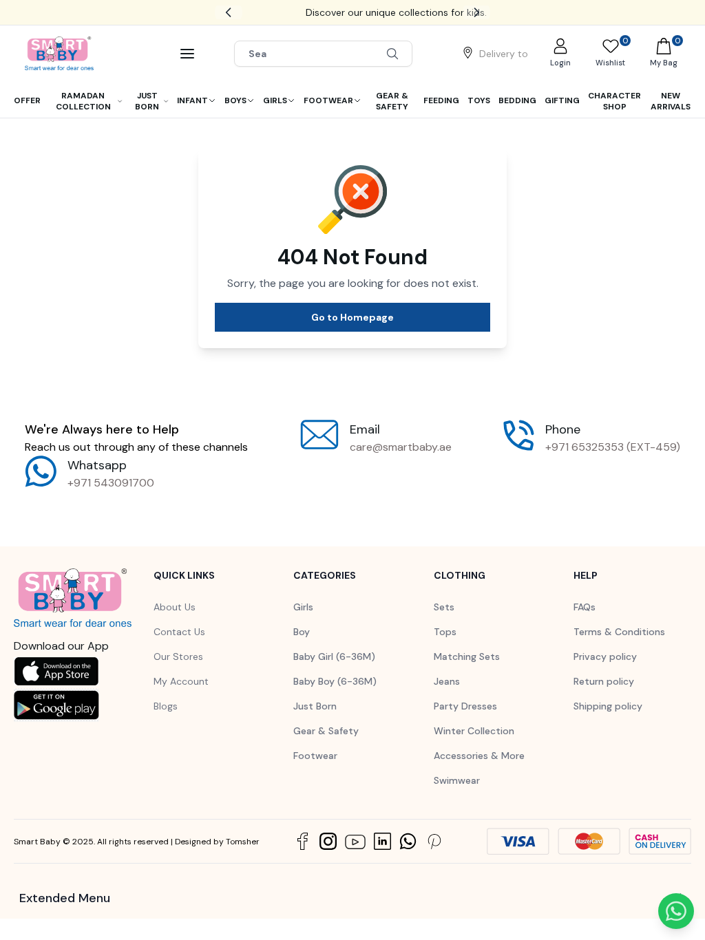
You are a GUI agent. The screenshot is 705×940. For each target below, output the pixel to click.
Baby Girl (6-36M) (334, 656)
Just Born (315, 706)
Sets (444, 607)
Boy (301, 632)
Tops (445, 632)
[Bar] (187, 54)
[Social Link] (302, 841)
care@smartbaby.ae (401, 447)
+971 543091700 (110, 483)
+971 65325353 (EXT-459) (612, 447)
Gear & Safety (326, 731)
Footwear (315, 755)
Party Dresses (465, 706)
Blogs (166, 706)
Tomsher (243, 841)
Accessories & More (479, 755)
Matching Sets (467, 656)
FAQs (585, 607)
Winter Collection (474, 731)
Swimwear (457, 780)
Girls (303, 607)
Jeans (447, 681)
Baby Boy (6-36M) (335, 681)
